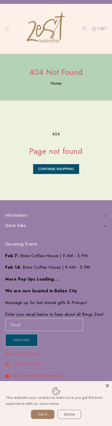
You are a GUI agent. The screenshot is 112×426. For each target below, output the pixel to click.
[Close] (107, 385)
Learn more (49, 403)
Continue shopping (56, 168)
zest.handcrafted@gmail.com (39, 376)
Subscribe (21, 340)
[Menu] (7, 29)
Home (56, 83)
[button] (85, 29)
